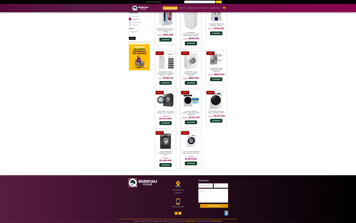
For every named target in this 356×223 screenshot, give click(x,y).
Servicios (205, 8)
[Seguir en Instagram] (179, 213)
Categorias (171, 8)
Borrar (132, 38)
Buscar (219, 2)
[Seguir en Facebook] (176, 213)
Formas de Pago (193, 8)
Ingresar (215, 8)
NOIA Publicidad (216, 221)
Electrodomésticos (134, 16)
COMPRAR (165, 40)
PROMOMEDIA (190, 221)
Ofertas (182, 8)
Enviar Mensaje (214, 206)
